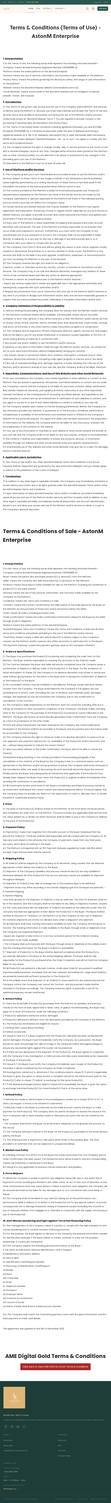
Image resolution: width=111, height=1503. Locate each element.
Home (30, 8)
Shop (38, 8)
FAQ (4, 2)
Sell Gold (102, 8)
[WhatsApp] (24, 1426)
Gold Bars (47, 8)
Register (97, 2)
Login (106, 2)
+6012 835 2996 (32, 2)
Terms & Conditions (98, 1499)
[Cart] (93, 8)
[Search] (87, 8)
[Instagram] (12, 1426)
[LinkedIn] (18, 1426)
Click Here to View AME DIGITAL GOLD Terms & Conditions (55, 1366)
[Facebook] (5, 1426)
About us (11, 2)
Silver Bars (59, 8)
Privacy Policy (64, 1455)
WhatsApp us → (10, 1488)
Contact (20, 2)
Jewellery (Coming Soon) (15, 1450)
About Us (62, 1440)
